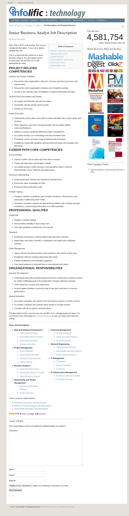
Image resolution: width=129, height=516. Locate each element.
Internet (24, 20)
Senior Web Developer (29, 340)
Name (12, 469)
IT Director (60, 369)
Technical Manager (64, 333)
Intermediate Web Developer (31, 337)
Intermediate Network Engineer (69, 351)
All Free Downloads (25, 3)
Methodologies (79, 20)
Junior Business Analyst (29, 369)
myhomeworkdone (43, 316)
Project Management (48, 20)
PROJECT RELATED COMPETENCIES (65, 51)
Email (12, 475)
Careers (91, 20)
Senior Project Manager (29, 354)
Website (12, 481)
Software (34, 20)
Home (10, 3)
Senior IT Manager (63, 365)
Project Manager (26, 351)
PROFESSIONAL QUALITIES (61, 60)
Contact (71, 507)
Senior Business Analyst (30, 376)
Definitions (101, 20)
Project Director (26, 362)
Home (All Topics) (15, 25)
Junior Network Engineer (66, 347)
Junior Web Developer (29, 333)
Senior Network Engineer (66, 354)
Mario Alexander (18, 39)
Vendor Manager (26, 393)
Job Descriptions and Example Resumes (107, 170)
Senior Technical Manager (66, 337)
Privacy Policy (46, 507)
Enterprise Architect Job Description (30, 403)
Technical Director (63, 340)
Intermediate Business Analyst (32, 372)
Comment (13, 430)
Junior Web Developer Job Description (31, 409)
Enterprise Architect (28, 344)
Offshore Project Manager (30, 358)
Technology (29, 25)
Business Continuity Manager (68, 375)
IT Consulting (65, 20)
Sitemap (65, 507)
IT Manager (61, 361)
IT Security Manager (64, 379)
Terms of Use (56, 507)
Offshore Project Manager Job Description (33, 406)
